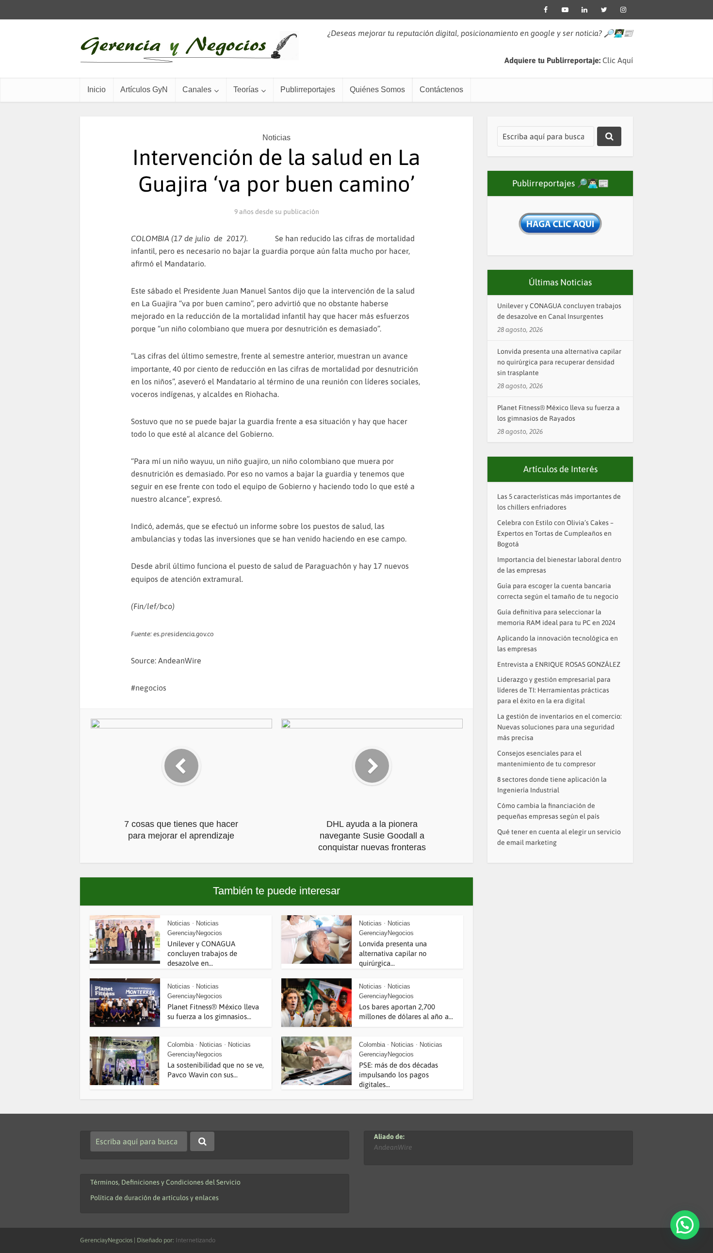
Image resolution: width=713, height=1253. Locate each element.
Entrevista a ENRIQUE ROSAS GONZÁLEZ (558, 664)
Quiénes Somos (377, 89)
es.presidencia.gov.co (183, 634)
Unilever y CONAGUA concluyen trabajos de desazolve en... (202, 954)
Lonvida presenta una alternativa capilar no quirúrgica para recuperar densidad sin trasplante (559, 362)
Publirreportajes (307, 89)
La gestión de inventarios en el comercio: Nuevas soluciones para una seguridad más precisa (559, 727)
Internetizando (195, 1240)
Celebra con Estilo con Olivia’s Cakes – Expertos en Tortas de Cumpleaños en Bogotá (555, 533)
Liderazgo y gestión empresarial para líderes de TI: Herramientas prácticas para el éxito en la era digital (554, 690)
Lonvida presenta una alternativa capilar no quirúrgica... (393, 954)
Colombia (180, 1044)
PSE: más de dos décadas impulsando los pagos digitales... (398, 1075)
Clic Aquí (617, 60)
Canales (196, 89)
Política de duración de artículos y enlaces (154, 1198)
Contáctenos (441, 89)
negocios (150, 687)
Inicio (96, 89)
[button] (684, 1224)
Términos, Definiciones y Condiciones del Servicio (165, 1182)
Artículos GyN (144, 89)
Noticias (276, 137)
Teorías (246, 89)
